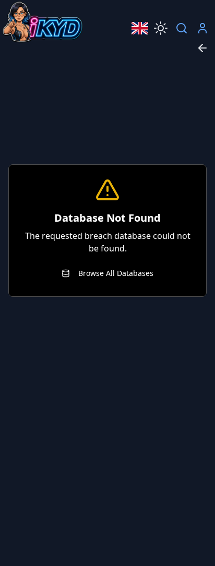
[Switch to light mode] (160, 28)
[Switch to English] (139, 28)
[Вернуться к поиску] (181, 28)
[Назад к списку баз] (202, 48)
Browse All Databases (115, 273)
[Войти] (202, 28)
